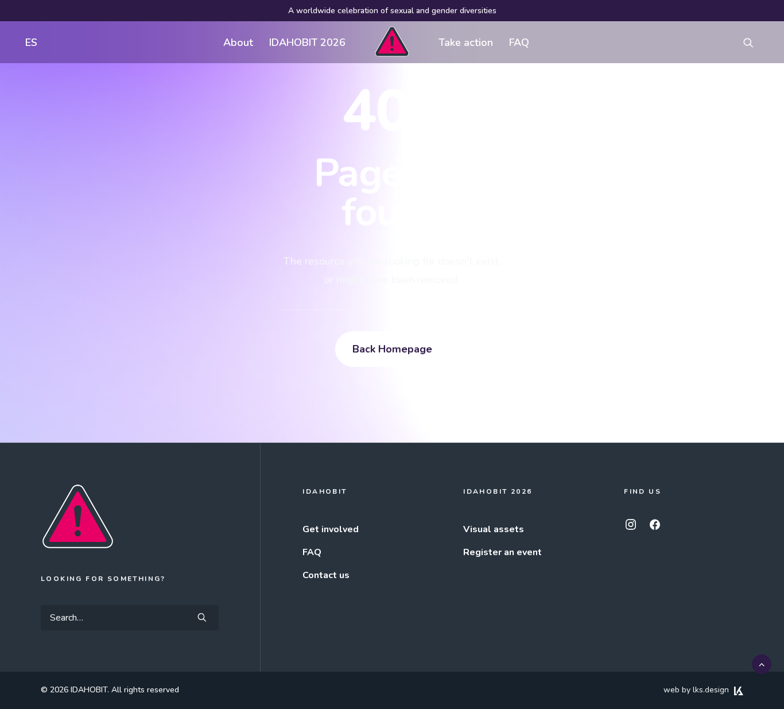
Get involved (330, 529)
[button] (753, 42)
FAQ (519, 42)
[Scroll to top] (761, 663)
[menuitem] (28, 42)
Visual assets (493, 529)
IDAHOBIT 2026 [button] (307, 42)
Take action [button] (465, 42)
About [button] (238, 42)
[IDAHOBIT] (391, 42)
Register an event (502, 552)
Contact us (326, 575)
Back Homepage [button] (392, 349)
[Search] (130, 617)
